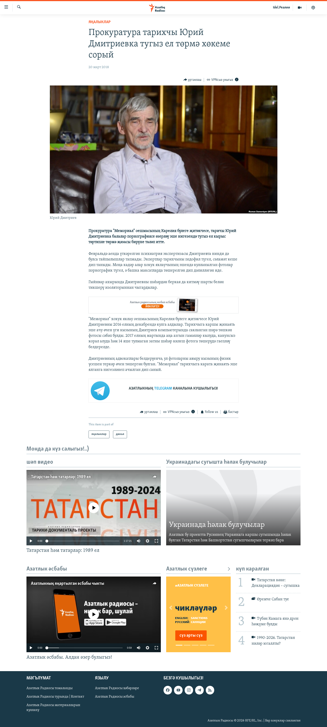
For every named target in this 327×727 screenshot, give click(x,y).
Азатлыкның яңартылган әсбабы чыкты (67, 583)
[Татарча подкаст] (313, 7)
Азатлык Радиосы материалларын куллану (53, 708)
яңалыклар (100, 22)
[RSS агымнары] (210, 690)
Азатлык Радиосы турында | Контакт (55, 697)
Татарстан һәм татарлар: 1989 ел (61, 477)
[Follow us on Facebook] (168, 690)
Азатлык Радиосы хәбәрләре (117, 688)
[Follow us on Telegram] (199, 690)
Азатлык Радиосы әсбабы (114, 697)
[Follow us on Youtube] (178, 690)
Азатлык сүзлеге (186, 569)
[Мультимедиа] (300, 7)
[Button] (193, 80)
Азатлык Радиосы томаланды (49, 688)
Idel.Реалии (281, 7)
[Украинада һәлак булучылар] (233, 508)
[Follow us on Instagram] (189, 690)
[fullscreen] (156, 540)
